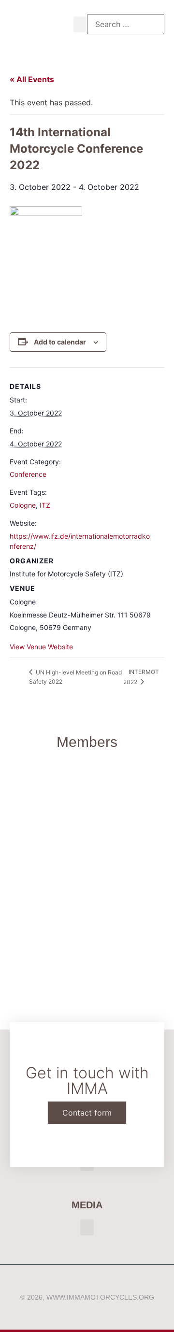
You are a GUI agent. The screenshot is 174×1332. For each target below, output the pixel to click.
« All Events (32, 79)
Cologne (23, 505)
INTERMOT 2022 (141, 676)
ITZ (45, 505)
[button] (80, 24)
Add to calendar (60, 342)
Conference (28, 474)
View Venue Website (41, 647)
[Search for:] (125, 24)
